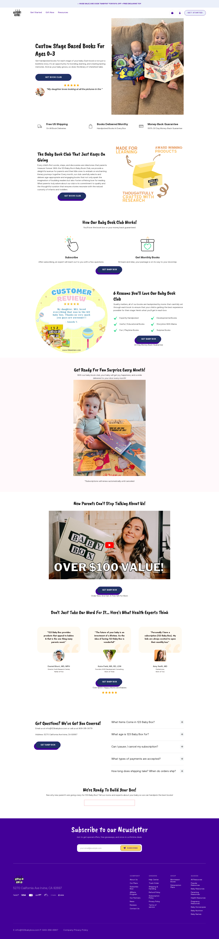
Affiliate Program (133, 893)
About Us (134, 880)
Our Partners (135, 898)
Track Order (154, 883)
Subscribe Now (134, 888)
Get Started (36, 13)
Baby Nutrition (197, 911)
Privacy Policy (154, 902)
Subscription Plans (175, 886)
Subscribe (132, 848)
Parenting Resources (195, 893)
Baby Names (196, 914)
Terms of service (153, 906)
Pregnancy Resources (195, 903)
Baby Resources (197, 889)
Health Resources (198, 898)
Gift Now (50, 13)
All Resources (196, 880)
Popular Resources (195, 884)
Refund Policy (154, 892)
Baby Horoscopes (198, 907)
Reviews (133, 905)
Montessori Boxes (175, 881)
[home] (17, 13)
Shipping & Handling (153, 888)
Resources (63, 13)
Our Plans (134, 883)
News (132, 902)
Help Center (154, 880)
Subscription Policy (154, 897)
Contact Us (134, 909)
